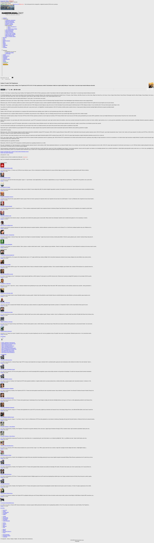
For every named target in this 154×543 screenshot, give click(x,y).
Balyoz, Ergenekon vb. (12, 26)
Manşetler (5, 37)
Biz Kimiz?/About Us (7, 531)
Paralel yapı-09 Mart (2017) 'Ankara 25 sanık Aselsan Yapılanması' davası (14, 151)
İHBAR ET (11, 1)
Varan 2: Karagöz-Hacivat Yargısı (7, 345)
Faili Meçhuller (6, 512)
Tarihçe (4, 44)
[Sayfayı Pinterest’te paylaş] (18, 89)
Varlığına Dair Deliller (9, 52)
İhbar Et (4, 529)
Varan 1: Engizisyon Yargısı (6, 344)
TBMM (4, 54)
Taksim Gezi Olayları (9, 32)
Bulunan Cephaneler (9, 24)
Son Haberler (3, 336)
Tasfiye (4, 60)
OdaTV (9, 27)
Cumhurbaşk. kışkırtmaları (10, 20)
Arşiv (4, 38)
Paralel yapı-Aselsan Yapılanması (6, 152)
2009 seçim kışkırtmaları (10, 22)
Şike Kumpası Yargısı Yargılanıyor (7, 352)
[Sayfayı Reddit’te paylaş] (16, 89)
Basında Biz (2, 1)
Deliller (4, 514)
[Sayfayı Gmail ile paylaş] (8, 89)
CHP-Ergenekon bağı (9, 29)
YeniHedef (5, 58)
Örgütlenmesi (5, 518)
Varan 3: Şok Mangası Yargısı (7, 346)
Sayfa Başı (2, 508)
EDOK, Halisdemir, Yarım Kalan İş (8, 342)
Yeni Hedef (5, 519)
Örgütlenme (5, 56)
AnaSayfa (5, 18)
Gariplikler (5, 47)
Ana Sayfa (5, 510)
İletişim (7, 1)
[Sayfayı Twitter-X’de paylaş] (13, 89)
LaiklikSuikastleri (6, 59)
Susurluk (4, 61)
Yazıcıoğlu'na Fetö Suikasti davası (7, 351)
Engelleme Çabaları (9, 23)
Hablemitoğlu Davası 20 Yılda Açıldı (8, 343)
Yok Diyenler (7, 53)
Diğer (4, 41)
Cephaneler (5, 536)
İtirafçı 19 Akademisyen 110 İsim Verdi (8, 349)
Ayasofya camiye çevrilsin (10, 33)
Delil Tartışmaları (6, 534)
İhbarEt (4, 43)
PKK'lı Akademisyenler (9, 35)
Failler (4, 46)
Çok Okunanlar (3, 354)
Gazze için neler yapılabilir (10, 34)
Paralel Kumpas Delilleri (12, 28)
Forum (4, 39)
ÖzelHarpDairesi (6, 55)
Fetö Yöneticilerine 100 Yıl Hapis (7, 350)
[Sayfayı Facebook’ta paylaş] (11, 89)
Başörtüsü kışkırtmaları (9, 21)
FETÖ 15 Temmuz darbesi (10, 36)
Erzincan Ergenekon (9, 31)
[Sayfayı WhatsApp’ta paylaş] (9, 89)
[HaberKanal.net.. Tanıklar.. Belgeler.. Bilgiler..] (12, 15)
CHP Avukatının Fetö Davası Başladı (8, 348)
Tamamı (2, 171)
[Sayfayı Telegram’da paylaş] (19, 89)
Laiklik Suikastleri (6, 520)
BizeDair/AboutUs (6, 40)
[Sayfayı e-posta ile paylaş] (6, 89)
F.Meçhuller (5, 45)
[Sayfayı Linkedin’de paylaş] (14, 89)
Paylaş (2, 89)
